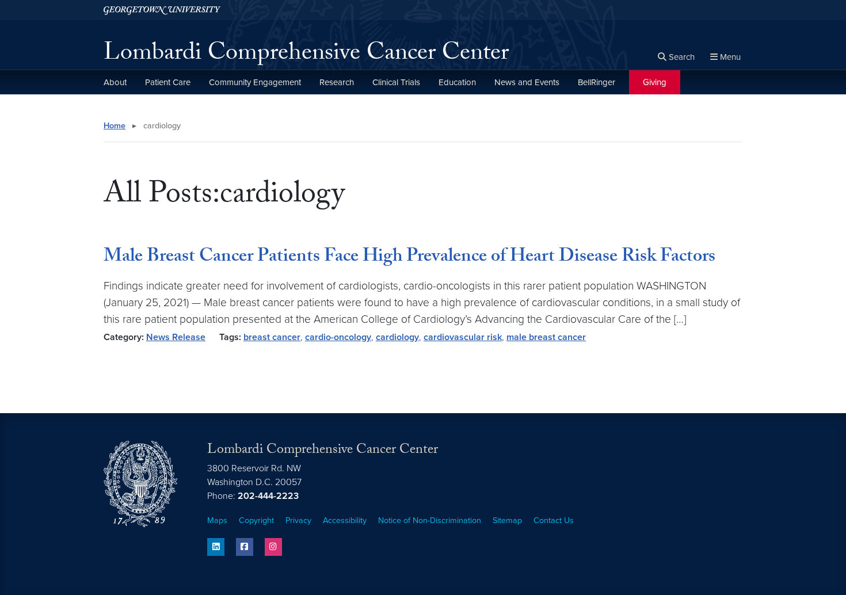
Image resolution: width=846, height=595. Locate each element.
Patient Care (167, 82)
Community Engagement (255, 82)
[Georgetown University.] (162, 10)
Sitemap (507, 520)
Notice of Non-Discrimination (429, 520)
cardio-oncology (338, 337)
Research (336, 82)
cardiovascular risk (463, 337)
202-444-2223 (268, 496)
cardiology (397, 337)
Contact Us (553, 520)
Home (114, 126)
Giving (654, 82)
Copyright (256, 520)
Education (457, 82)
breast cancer (271, 337)
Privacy (298, 520)
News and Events (526, 82)
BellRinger (596, 82)
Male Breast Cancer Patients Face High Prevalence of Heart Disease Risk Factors (409, 257)
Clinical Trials (396, 82)
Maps (217, 520)
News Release (175, 337)
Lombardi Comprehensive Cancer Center (306, 55)
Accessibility (345, 520)
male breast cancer (546, 337)
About (115, 82)
